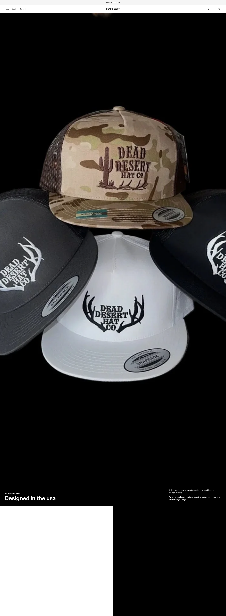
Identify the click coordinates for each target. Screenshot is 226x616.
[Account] (213, 9)
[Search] (208, 9)
